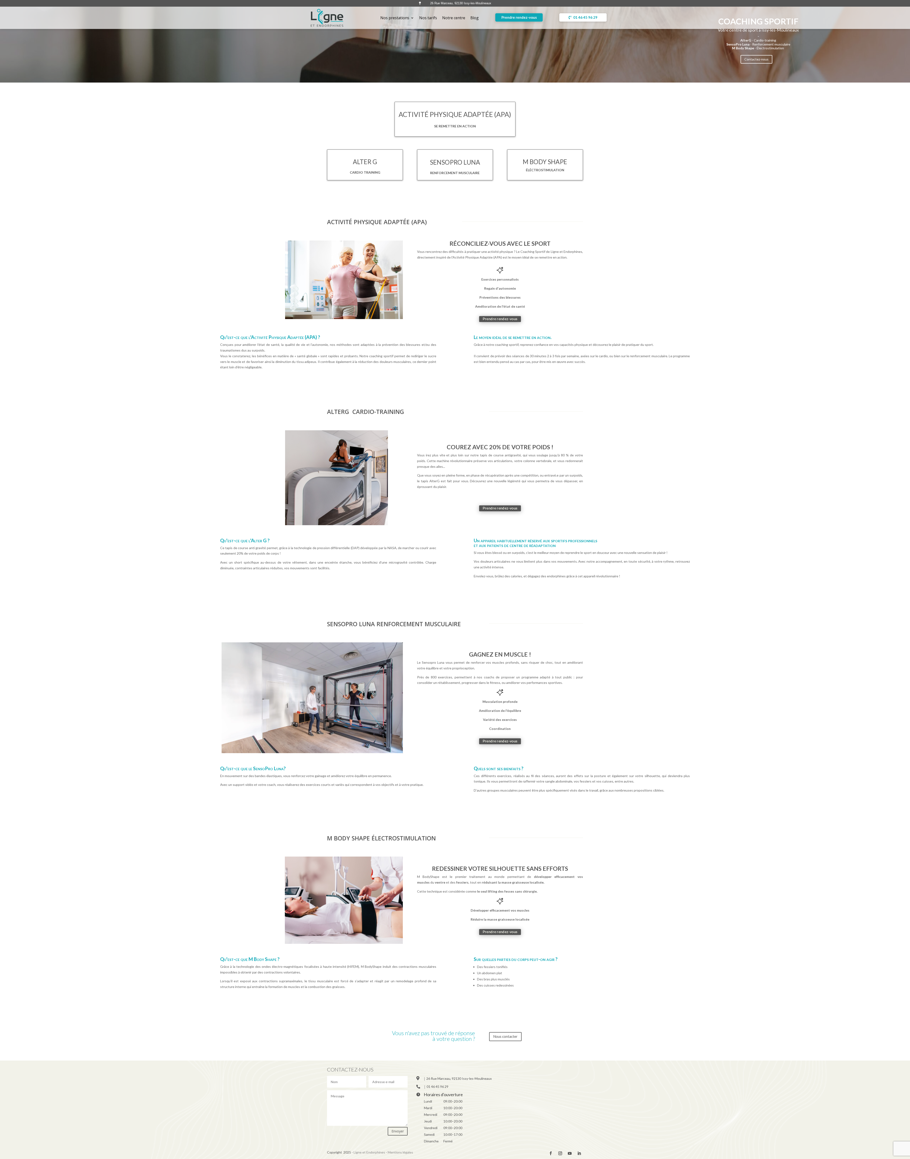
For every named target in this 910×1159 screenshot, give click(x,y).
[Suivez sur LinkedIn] (579, 1153)
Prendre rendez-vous (519, 17)
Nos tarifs (428, 17)
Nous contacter (505, 1036)
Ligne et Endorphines (369, 1152)
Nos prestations (394, 17)
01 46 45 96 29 (585, 17)
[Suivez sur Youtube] (569, 1153)
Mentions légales (400, 1152)
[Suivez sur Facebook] (551, 1153)
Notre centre (453, 17)
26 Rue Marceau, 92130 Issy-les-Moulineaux (459, 1078)
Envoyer (397, 1131)
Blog (474, 17)
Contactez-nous (756, 59)
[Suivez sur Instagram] (560, 1153)
